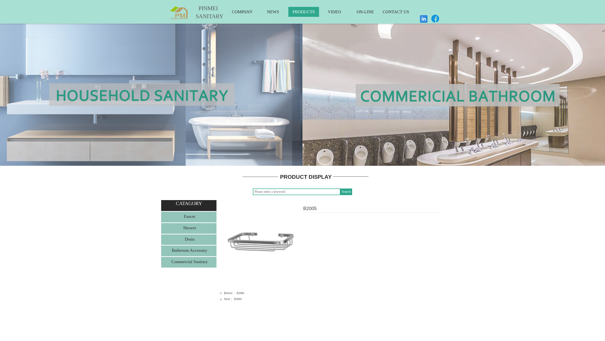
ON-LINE (365, 11)
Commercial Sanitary (189, 261)
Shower (189, 227)
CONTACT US (396, 11)
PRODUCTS (304, 11)
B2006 (234, 293)
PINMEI (208, 8)
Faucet (189, 216)
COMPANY (242, 11)
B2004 (233, 299)
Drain (189, 239)
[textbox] (296, 191)
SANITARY (206, 16)
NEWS (273, 11)
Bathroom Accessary (189, 250)
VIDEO (334, 11)
